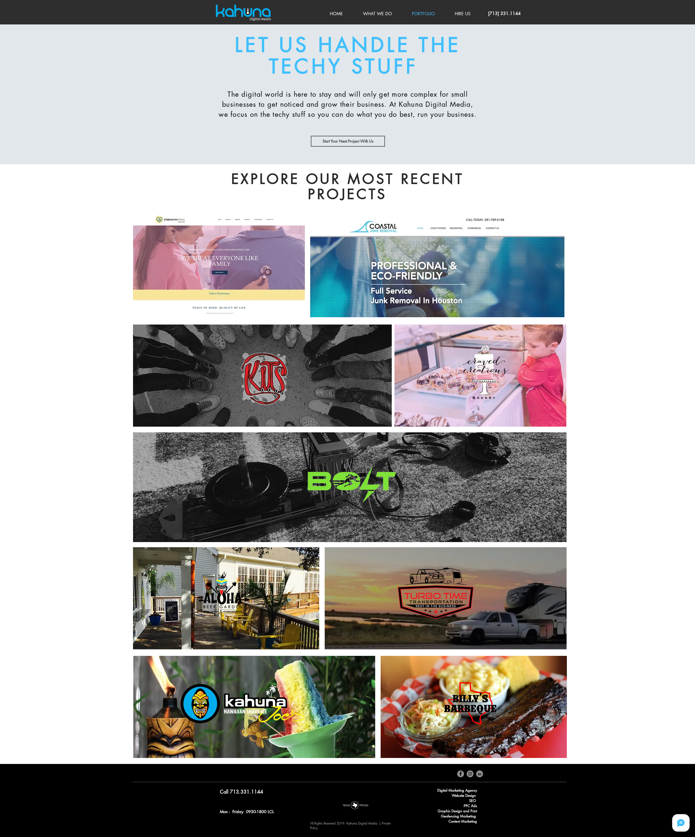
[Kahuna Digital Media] (460, 773)
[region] (219, 266)
